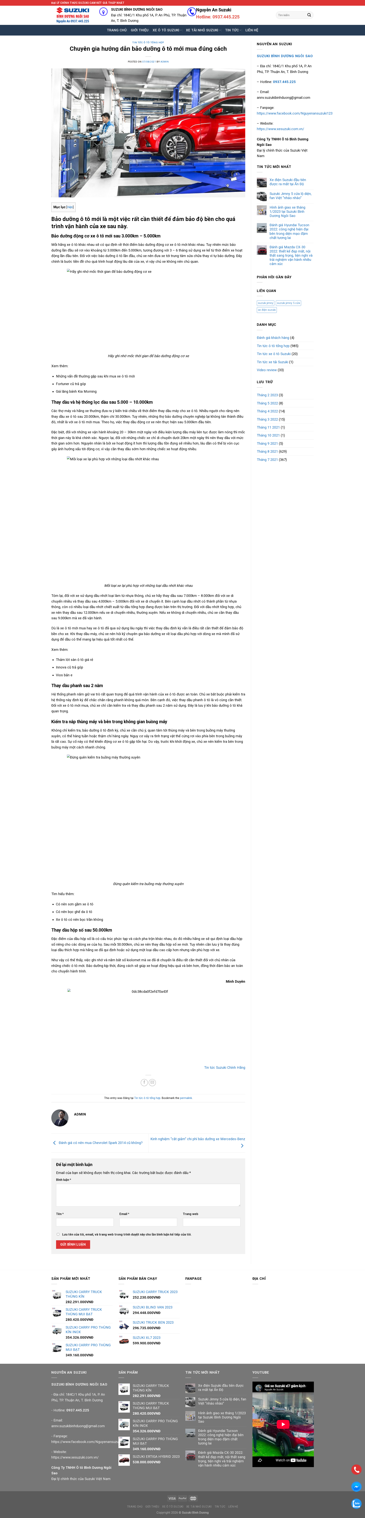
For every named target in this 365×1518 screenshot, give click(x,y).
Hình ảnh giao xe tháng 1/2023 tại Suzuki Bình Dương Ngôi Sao (287, 211)
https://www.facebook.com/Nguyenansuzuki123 (294, 113)
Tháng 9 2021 (267, 443)
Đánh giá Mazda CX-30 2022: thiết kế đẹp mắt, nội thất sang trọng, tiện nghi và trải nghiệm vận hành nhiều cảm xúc (291, 255)
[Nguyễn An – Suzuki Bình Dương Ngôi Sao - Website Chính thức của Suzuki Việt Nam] (72, 15)
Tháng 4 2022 (267, 411)
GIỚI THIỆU (139, 30)
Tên (60, 1214)
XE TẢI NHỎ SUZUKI (202, 30)
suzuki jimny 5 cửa (288, 303)
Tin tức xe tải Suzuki (272, 362)
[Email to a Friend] (152, 1082)
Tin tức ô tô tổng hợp (148, 42)
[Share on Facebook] (144, 1082)
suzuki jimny (265, 303)
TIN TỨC (232, 30)
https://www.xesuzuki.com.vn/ (280, 129)
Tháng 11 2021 (268, 427)
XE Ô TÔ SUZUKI (166, 30)
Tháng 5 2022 (267, 403)
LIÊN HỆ (251, 30)
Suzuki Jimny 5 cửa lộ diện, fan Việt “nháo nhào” (291, 196)
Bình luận (63, 1180)
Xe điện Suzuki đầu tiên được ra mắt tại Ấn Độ (288, 182)
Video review (267, 370)
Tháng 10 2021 (268, 435)
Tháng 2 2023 (267, 395)
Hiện (70, 207)
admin (164, 61)
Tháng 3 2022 (267, 419)
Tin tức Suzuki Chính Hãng (224, 1067)
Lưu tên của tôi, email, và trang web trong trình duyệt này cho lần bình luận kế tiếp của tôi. (126, 1234)
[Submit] (309, 15)
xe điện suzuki (267, 310)
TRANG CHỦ (117, 30)
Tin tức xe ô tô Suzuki (274, 354)
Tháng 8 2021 (267, 451)
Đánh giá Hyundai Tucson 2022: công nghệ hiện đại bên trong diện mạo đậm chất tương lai (289, 231)
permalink (186, 1098)
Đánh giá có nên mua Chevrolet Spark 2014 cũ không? (100, 1143)
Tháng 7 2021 (267, 460)
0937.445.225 (77, 1410)
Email (124, 1214)
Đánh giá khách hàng (273, 338)
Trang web (190, 1214)
